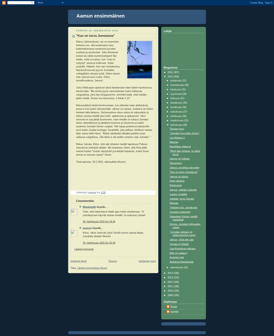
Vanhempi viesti (147, 261)
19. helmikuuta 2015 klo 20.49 (99, 243)
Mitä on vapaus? (179, 253)
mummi (87, 228)
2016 (171, 72)
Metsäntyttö (89, 207)
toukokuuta (176, 111)
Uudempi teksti (78, 261)
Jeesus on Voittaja (180, 158)
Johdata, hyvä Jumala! (182, 199)
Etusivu (113, 261)
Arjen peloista (177, 181)
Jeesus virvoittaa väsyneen (184, 167)
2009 (171, 295)
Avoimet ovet (177, 257)
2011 (171, 286)
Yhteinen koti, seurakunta (183, 207)
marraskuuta (177, 85)
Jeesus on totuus (179, 176)
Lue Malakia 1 (177, 138)
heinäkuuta (176, 102)
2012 (171, 282)
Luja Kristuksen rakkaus (183, 248)
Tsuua (173, 306)
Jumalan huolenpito (180, 212)
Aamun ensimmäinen (100, 16)
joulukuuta (176, 80)
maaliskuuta (177, 120)
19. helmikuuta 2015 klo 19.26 (99, 221)
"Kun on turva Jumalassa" (184, 172)
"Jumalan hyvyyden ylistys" (185, 133)
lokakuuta (176, 89)
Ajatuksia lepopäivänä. (182, 262)
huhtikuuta (176, 116)
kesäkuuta (176, 107)
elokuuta (175, 98)
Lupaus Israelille (178, 194)
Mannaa (174, 142)
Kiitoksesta (176, 185)
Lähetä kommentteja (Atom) (92, 268)
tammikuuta (177, 267)
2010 (171, 291)
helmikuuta (176, 125)
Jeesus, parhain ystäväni (183, 190)
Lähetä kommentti (84, 249)
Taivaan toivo (177, 129)
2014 (171, 273)
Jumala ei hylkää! (179, 244)
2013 (171, 277)
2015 (171, 76)
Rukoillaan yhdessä (180, 146)
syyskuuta (176, 94)
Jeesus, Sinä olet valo (182, 239)
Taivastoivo (176, 163)
